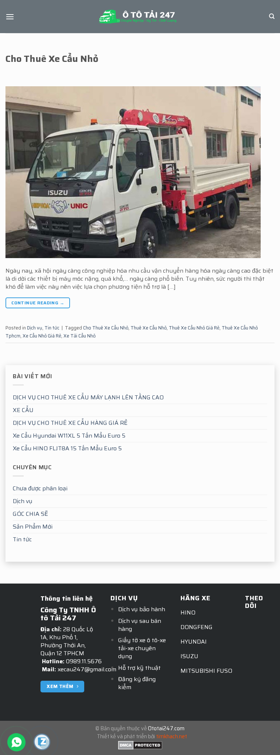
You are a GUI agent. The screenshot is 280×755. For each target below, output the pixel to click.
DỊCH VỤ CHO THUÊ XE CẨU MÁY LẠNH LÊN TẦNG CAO (88, 397)
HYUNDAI (193, 641)
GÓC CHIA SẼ (30, 513)
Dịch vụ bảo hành (141, 609)
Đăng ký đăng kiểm (137, 683)
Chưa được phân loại (40, 488)
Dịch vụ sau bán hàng (139, 624)
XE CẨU (23, 410)
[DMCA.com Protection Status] (140, 744)
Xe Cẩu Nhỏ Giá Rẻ (42, 336)
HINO (187, 612)
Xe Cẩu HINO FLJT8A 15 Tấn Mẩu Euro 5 (67, 448)
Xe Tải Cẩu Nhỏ (79, 336)
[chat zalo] (41, 741)
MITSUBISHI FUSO (206, 670)
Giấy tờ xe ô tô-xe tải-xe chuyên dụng (142, 648)
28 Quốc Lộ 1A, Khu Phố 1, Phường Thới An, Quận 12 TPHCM (66, 641)
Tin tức (22, 539)
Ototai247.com (166, 728)
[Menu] (9, 16)
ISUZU (189, 656)
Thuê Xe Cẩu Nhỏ (149, 328)
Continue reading (37, 302)
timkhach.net (171, 736)
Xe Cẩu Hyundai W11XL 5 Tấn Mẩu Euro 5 (69, 435)
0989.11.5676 (84, 661)
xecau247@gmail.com (87, 669)
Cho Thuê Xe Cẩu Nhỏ (51, 58)
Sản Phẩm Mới (32, 526)
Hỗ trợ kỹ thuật (139, 667)
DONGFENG (196, 627)
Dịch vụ (22, 501)
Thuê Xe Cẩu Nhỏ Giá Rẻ (194, 328)
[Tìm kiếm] (272, 16)
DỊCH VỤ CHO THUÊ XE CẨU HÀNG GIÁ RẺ (70, 422)
